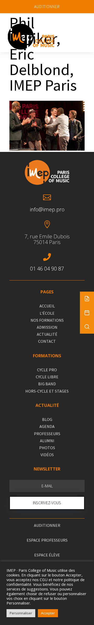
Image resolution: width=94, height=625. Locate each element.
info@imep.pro (47, 209)
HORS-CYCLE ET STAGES (47, 391)
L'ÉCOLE (47, 313)
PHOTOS (47, 447)
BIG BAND (47, 383)
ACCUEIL (47, 305)
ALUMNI (47, 440)
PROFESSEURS (47, 433)
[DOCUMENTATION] (87, 299)
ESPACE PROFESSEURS (47, 540)
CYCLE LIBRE (47, 376)
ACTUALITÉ (47, 334)
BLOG (47, 419)
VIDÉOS (47, 454)
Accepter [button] (48, 613)
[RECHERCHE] (87, 327)
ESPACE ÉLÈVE (47, 554)
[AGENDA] (87, 313)
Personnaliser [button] (21, 613)
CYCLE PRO (47, 369)
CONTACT (47, 341)
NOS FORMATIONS (47, 320)
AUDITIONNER (47, 6)
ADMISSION (47, 327)
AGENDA (47, 426)
